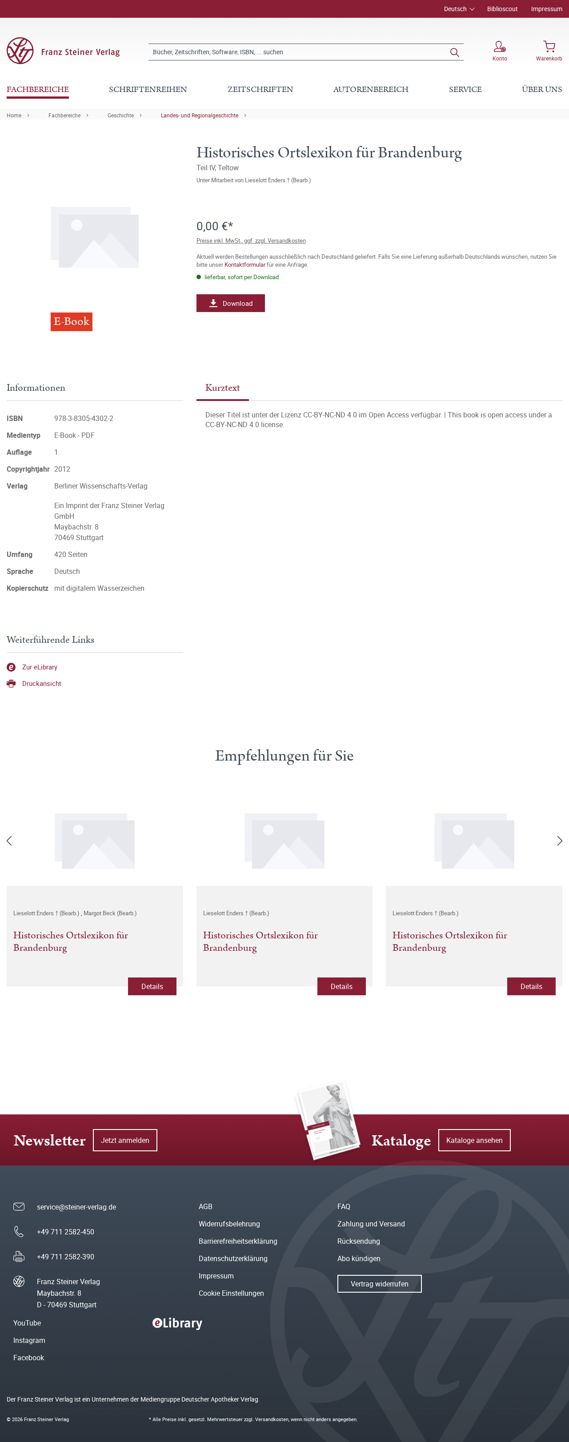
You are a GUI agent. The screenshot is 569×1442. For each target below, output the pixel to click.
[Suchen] (455, 52)
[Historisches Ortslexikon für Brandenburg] (95, 839)
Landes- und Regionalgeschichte (199, 115)
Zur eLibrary (39, 666)
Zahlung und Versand (371, 1224)
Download (237, 303)
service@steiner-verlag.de (76, 1207)
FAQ (343, 1206)
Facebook (28, 1357)
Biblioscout (502, 8)
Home (14, 115)
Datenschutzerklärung (233, 1258)
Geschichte (121, 115)
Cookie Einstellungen (231, 1293)
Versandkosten (272, 1419)
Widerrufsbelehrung (229, 1224)
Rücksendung (358, 1241)
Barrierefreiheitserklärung (238, 1241)
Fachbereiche (64, 115)
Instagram (29, 1340)
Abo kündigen (359, 1258)
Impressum (546, 8)
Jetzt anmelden (125, 1140)
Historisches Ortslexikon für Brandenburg (70, 942)
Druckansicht (41, 683)
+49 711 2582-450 (65, 1232)
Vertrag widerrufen (380, 1284)
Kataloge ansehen (474, 1140)
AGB (205, 1206)
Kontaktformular (244, 264)
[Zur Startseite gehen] (63, 51)
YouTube (27, 1323)
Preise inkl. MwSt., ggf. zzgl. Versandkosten (251, 240)
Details (152, 986)
